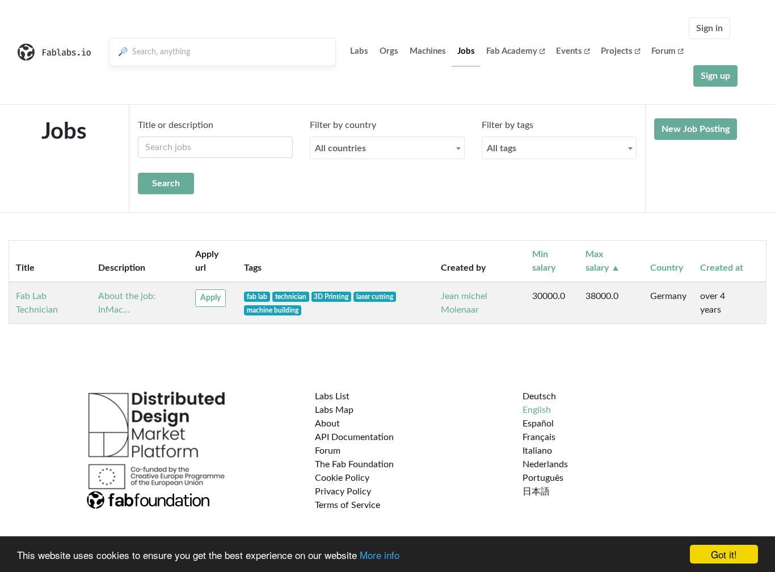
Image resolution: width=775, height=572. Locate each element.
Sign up (715, 75)
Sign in (709, 28)
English (537, 410)
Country (666, 267)
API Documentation (354, 437)
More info (379, 555)
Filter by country (343, 125)
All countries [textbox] (340, 148)
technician (290, 296)
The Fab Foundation (354, 464)
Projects (617, 51)
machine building (272, 310)
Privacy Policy (343, 491)
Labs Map (334, 410)
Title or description (175, 125)
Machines (428, 51)
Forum (663, 51)
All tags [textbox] (501, 148)
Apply (210, 298)
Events (569, 51)
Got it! (724, 554)
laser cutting (374, 296)
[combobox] (387, 147)
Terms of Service (347, 505)
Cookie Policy (342, 478)
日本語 (536, 491)
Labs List (332, 396)
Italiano (537, 450)
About (327, 423)
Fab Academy (511, 51)
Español (538, 423)
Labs (359, 51)
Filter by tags (507, 125)
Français (539, 437)
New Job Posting (696, 129)
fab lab (257, 296)
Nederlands (545, 464)
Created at (721, 267)
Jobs (466, 51)
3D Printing (331, 296)
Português (543, 478)
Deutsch (539, 396)
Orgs (389, 51)
